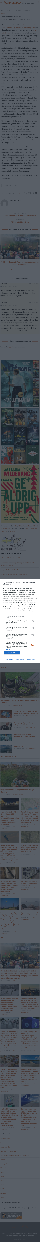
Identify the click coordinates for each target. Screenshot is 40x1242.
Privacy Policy (31, 659)
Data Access (20, 659)
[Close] (36, 582)
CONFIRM (12, 652)
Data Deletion (9, 659)
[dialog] (20, 621)
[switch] (32, 621)
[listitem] (20, 617)
